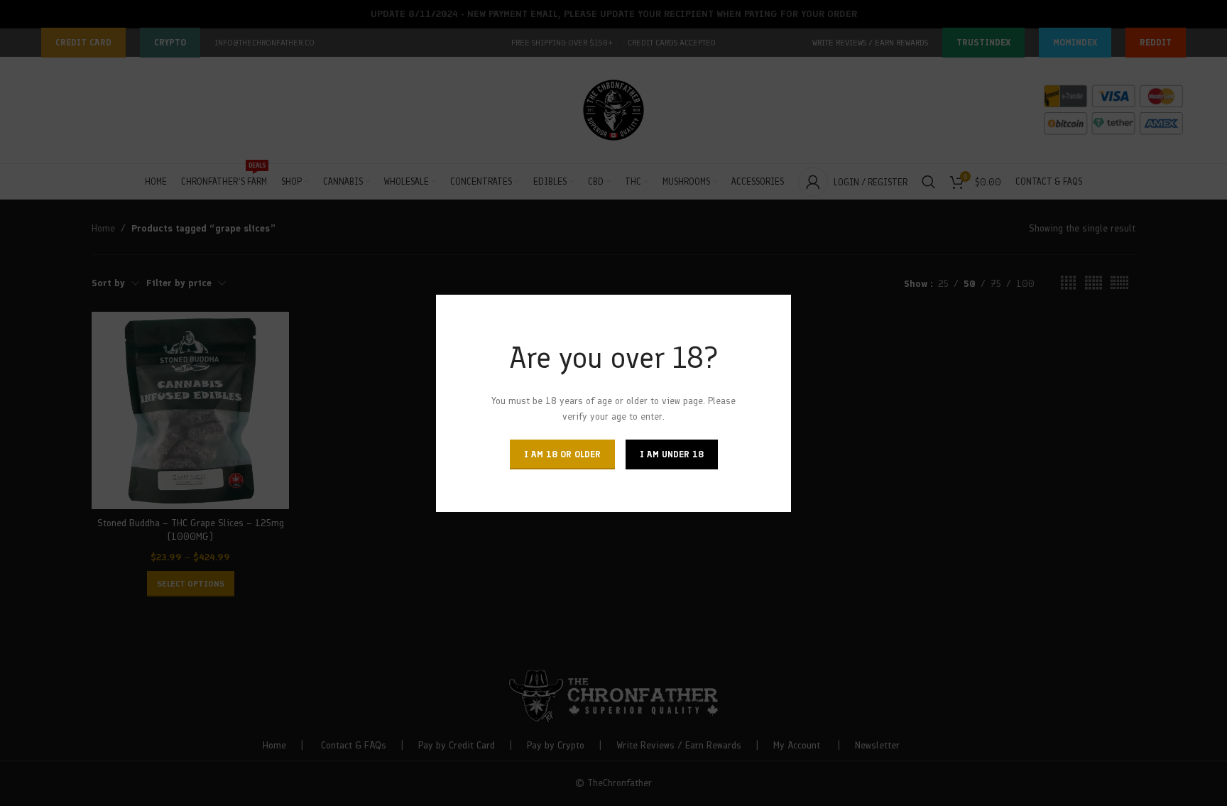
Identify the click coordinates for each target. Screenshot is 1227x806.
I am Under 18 (672, 453)
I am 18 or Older (562, 453)
